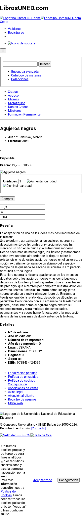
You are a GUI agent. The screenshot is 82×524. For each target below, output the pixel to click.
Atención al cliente (21, 396)
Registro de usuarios (22, 399)
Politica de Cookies (8, 493)
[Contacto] (38, 428)
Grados (13, 92)
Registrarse (16, 32)
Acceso (13, 95)
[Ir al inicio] (40, 18)
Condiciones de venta (23, 388)
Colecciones (19, 79)
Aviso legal (15, 392)
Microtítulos (16, 103)
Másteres (14, 111)
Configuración (17, 384)
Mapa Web (15, 403)
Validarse (14, 29)
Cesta (4, 22)
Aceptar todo (42, 480)
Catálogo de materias (26, 75)
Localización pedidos (22, 373)
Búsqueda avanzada (25, 71)
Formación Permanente (24, 114)
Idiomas (13, 99)
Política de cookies (21, 380)
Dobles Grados (18, 107)
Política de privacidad (23, 377)
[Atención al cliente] (21, 43)
